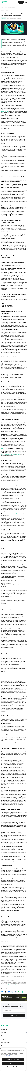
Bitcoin (2, 453)
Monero (18, 459)
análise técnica (4, 112)
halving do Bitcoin (15, 520)
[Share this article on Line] (19, 1001)
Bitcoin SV (3, 459)
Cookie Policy (9, 1055)
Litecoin (13, 459)
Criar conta (20, 2)
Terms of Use (10, 994)
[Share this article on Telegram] (12, 1001)
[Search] (15, 2)
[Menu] (26, 2)
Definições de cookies (12, 1066)
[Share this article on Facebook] (9, 1001)
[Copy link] (22, 1001)
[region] (12, 1059)
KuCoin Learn (4, 7)
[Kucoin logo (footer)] (5, 1035)
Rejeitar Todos (12, 1063)
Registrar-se (13, 1025)
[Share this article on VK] (15, 1001)
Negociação (11, 7)
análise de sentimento (11, 163)
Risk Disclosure (18, 994)
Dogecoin (8, 459)
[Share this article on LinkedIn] (5, 1001)
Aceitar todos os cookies (12, 1059)
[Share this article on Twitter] (2, 1001)
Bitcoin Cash (23, 458)
